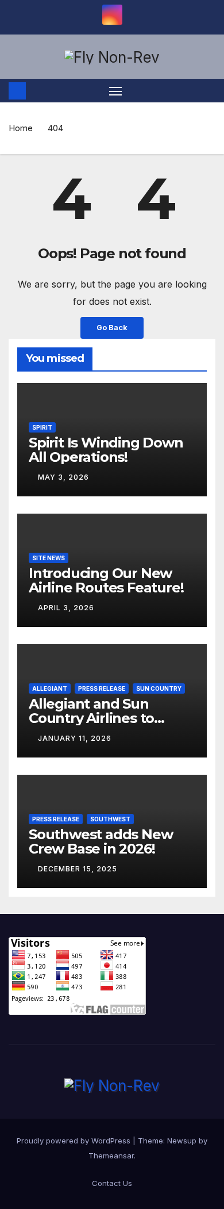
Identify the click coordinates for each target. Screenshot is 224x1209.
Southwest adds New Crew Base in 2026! (100, 841)
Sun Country (158, 688)
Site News (48, 557)
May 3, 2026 (63, 477)
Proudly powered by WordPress (75, 1140)
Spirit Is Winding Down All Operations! (106, 449)
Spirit (42, 427)
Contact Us (112, 1183)
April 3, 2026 (66, 607)
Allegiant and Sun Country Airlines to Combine (91, 718)
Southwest (110, 819)
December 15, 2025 (77, 868)
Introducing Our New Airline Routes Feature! (106, 580)
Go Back (112, 327)
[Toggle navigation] (115, 91)
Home (21, 128)
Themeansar (111, 1155)
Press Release (101, 688)
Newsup (181, 1140)
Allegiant (49, 688)
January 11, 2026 (74, 738)
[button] (208, 91)
